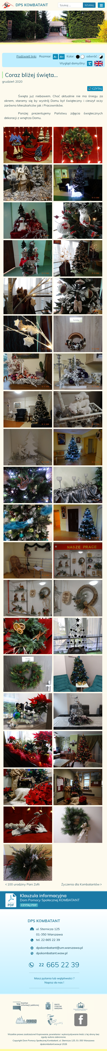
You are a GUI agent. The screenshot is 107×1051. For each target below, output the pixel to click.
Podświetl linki (26, 56)
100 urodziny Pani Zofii (23, 884)
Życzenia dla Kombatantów (80, 884)
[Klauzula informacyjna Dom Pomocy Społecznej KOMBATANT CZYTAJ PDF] (10, 900)
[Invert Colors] (101, 57)
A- (55, 56)
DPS (31, 5)
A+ (62, 56)
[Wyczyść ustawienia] (89, 63)
